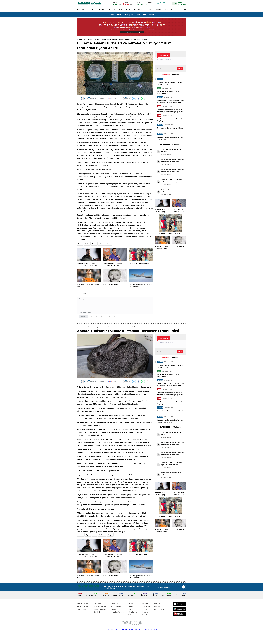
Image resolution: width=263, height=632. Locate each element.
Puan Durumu (131, 594)
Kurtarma (102, 535)
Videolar (149, 9)
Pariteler (154, 594)
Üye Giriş (157, 603)
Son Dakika (81, 9)
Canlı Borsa (114, 603)
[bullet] (104, 316)
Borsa (79, 594)
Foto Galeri (138, 9)
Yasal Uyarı (153, 629)
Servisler (92, 9)
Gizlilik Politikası (124, 629)
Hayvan (88, 535)
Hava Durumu (118, 594)
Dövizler (130, 606)
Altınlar (130, 603)
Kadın (128, 9)
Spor (120, 9)
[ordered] (101, 316)
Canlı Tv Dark (98, 603)
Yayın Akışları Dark (100, 606)
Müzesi (101, 244)
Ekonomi (112, 9)
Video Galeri (146, 606)
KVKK (136, 629)
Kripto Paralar (180, 594)
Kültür (87, 244)
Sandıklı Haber (81, 39)
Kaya (94, 535)
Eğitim (138, 14)
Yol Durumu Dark (82, 606)
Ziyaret (109, 244)
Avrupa (119, 14)
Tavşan (110, 535)
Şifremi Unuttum (159, 609)
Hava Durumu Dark (83, 603)
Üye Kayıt (157, 606)
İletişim (116, 629)
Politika (151, 14)
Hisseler (143, 594)
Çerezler (131, 629)
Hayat (144, 14)
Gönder (83, 316)
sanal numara (98, 615)
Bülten (126, 14)
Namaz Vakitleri (91, 594)
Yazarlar (158, 9)
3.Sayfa (111, 14)
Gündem (102, 9)
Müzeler (94, 244)
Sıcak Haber (146, 615)
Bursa (80, 244)
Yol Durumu (166, 594)
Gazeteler (168, 9)
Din (132, 14)
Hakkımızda (109, 629)
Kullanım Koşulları (144, 629)
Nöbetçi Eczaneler (100, 609)
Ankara (80, 535)
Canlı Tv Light (81, 609)
